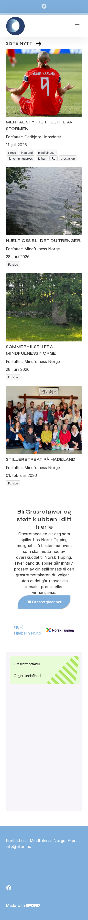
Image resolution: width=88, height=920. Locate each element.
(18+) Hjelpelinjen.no (27, 630)
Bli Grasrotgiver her (44, 602)
